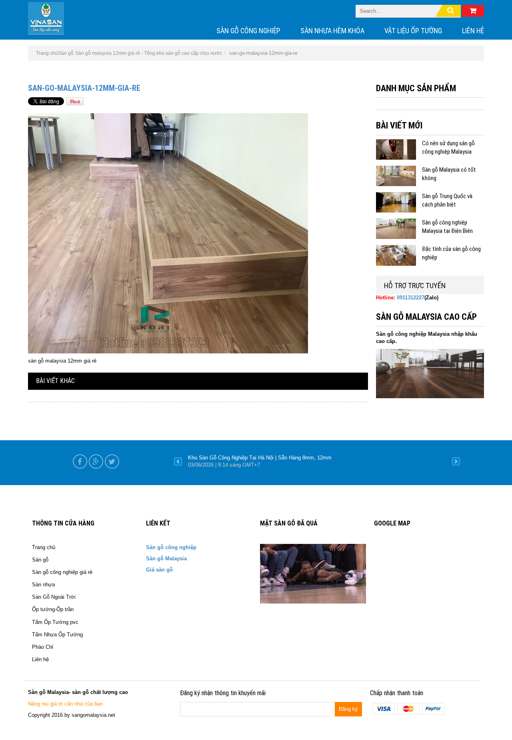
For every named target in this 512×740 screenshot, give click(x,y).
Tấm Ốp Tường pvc (55, 622)
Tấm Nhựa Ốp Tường (57, 635)
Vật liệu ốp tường (413, 30)
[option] (317, 461)
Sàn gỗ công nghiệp (248, 30)
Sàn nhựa (43, 585)
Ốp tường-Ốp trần (53, 609)
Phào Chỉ (42, 647)
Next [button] (456, 461)
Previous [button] (178, 461)
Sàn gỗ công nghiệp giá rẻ (62, 572)
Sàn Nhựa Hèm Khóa (332, 30)
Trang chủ (43, 547)
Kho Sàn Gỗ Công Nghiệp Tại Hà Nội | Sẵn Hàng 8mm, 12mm (260, 458)
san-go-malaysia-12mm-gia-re (84, 88)
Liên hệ (473, 30)
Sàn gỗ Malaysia (166, 559)
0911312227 (410, 298)
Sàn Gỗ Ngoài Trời (54, 597)
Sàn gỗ (66, 53)
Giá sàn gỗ (159, 570)
